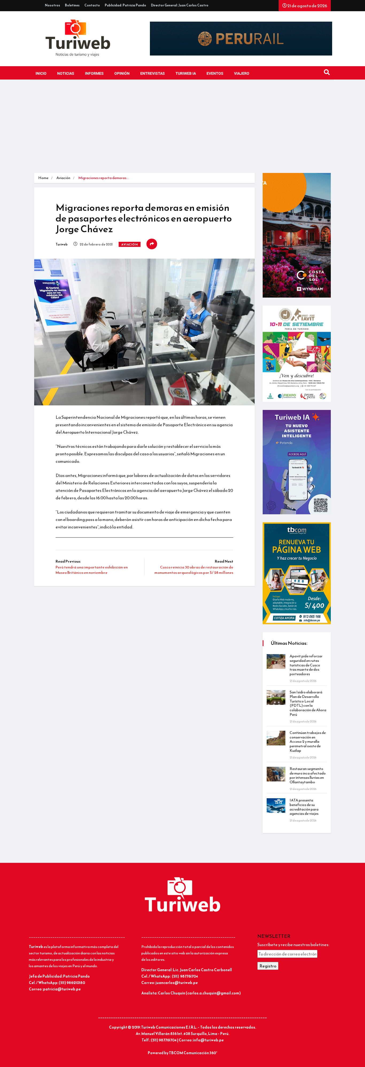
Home (43, 178)
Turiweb (62, 244)
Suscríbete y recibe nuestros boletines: (293, 944)
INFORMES (94, 73)
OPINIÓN (122, 73)
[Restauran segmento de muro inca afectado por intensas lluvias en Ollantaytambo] (276, 774)
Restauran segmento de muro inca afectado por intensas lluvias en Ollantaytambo (308, 775)
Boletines (72, 5)
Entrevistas (152, 73)
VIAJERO (241, 73)
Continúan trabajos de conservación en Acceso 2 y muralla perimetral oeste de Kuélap (308, 741)
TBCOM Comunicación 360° (193, 1053)
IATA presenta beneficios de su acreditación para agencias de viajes (304, 806)
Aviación (63, 178)
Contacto (92, 5)
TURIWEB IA (186, 73)
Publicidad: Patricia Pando (125, 5)
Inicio (41, 73)
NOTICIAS (65, 73)
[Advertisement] (182, 127)
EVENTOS (215, 73)
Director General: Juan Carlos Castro (179, 5)
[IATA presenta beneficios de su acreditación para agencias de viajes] (276, 805)
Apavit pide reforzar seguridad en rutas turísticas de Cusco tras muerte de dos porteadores (306, 665)
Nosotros (52, 5)
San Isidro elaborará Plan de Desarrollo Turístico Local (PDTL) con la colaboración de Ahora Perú (308, 703)
